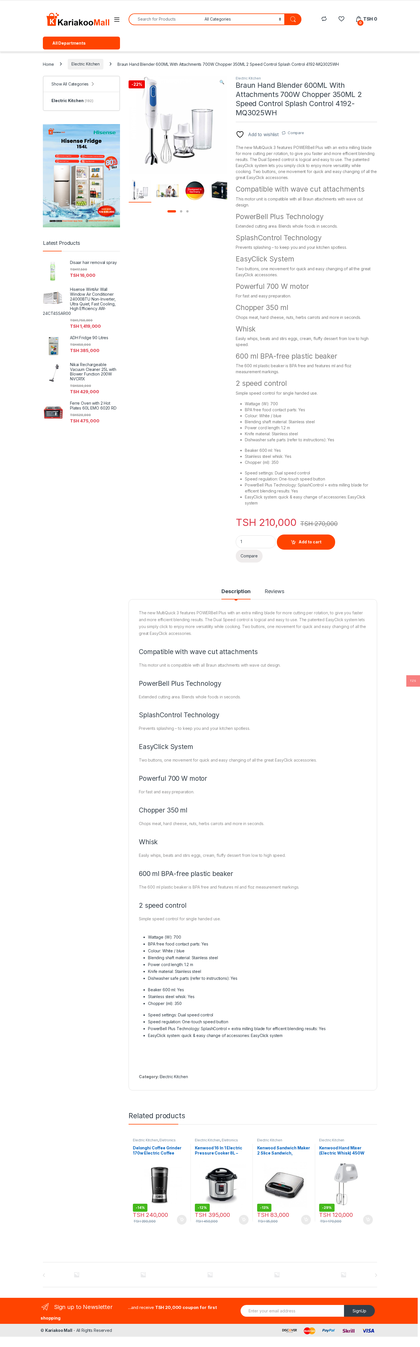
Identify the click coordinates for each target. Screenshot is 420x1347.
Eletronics (167, 1140)
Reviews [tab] (274, 591)
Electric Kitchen (85, 63)
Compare (296, 132)
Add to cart (310, 541)
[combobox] (165, 19)
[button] (221, 82)
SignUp (359, 1310)
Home (48, 63)
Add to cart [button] (182, 1220)
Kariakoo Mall (58, 1330)
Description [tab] (235, 591)
